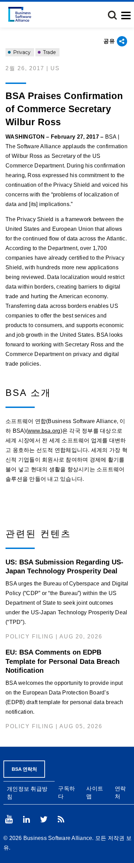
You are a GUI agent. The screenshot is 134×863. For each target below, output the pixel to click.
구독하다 (66, 792)
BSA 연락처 (24, 769)
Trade (49, 52)
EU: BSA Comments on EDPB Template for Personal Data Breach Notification (62, 661)
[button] (112, 15)
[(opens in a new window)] (9, 819)
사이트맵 (94, 792)
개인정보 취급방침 (27, 793)
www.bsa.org (44, 431)
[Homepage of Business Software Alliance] (19, 14)
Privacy (21, 52)
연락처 (120, 792)
